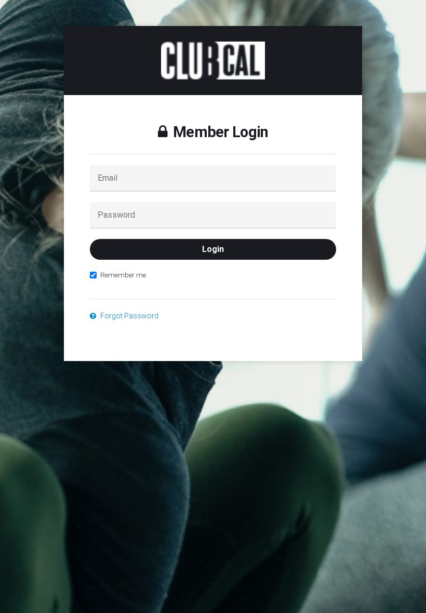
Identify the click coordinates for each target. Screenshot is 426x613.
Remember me (123, 275)
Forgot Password (128, 316)
